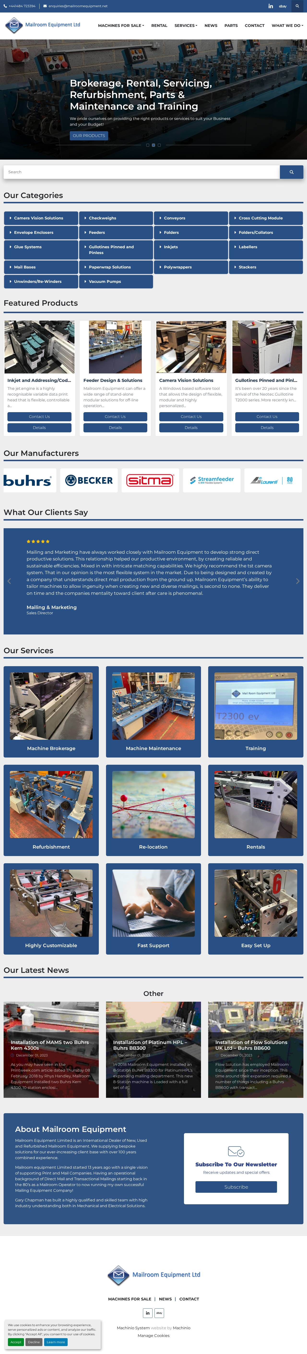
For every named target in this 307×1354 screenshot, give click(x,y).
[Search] (291, 172)
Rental (159, 25)
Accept (16, 1342)
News (211, 25)
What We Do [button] (286, 25)
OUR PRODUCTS (89, 135)
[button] (121, 26)
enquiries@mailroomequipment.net (78, 6)
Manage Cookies (154, 1335)
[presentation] (9, 581)
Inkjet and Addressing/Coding (41, 380)
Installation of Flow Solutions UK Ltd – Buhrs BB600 (251, 1045)
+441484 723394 (22, 6)
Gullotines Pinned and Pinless (268, 380)
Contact (255, 25)
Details (39, 427)
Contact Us (39, 416)
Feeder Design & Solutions (112, 380)
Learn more (56, 1342)
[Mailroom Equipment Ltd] (153, 1276)
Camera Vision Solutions (186, 380)
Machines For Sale (119, 25)
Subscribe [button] (236, 1187)
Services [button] (185, 25)
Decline (34, 1342)
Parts (231, 25)
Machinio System (133, 1328)
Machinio (181, 1328)
